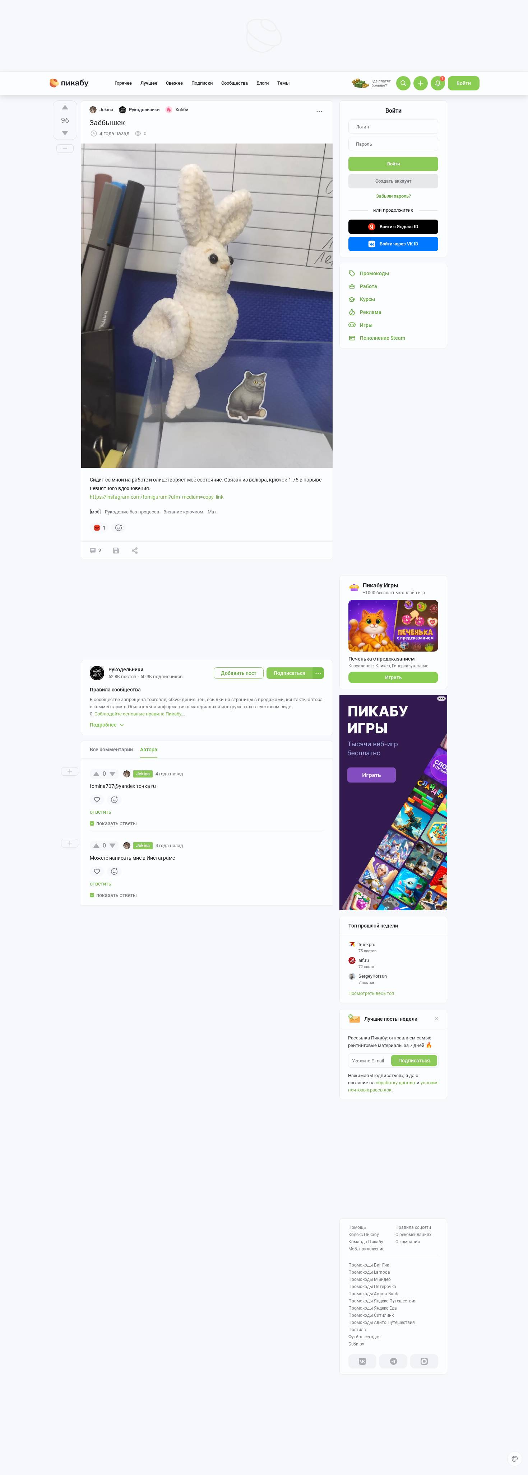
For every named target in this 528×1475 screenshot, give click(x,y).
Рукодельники (125, 669)
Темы (283, 83)
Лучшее (148, 83)
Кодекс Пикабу (363, 1234)
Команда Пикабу (365, 1241)
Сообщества (234, 83)
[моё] (95, 512)
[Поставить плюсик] (65, 107)
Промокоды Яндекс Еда (372, 1308)
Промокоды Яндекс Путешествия (382, 1300)
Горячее (123, 83)
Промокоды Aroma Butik (373, 1293)
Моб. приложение (366, 1248)
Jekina (106, 109)
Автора (148, 749)
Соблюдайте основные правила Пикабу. (138, 714)
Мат (212, 512)
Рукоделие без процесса (132, 512)
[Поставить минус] (65, 133)
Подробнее (103, 725)
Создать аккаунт (393, 181)
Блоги (262, 83)
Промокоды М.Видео (369, 1279)
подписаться (414, 1060)
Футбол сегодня (364, 1336)
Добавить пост (238, 673)
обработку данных (396, 1082)
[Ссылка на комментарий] (196, 774)
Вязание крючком (183, 512)
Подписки (202, 83)
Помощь (357, 1227)
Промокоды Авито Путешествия (381, 1322)
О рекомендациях (413, 1234)
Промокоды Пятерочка (372, 1286)
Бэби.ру (356, 1344)
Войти (464, 83)
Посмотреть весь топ (371, 993)
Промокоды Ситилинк (371, 1315)
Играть (393, 677)
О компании (407, 1241)
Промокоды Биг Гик (368, 1265)
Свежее (174, 83)
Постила (357, 1329)
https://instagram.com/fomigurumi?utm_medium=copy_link (156, 497)
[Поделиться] (134, 550)
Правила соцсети (413, 1227)
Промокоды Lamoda (369, 1272)
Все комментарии (111, 749)
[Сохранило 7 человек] (116, 550)
